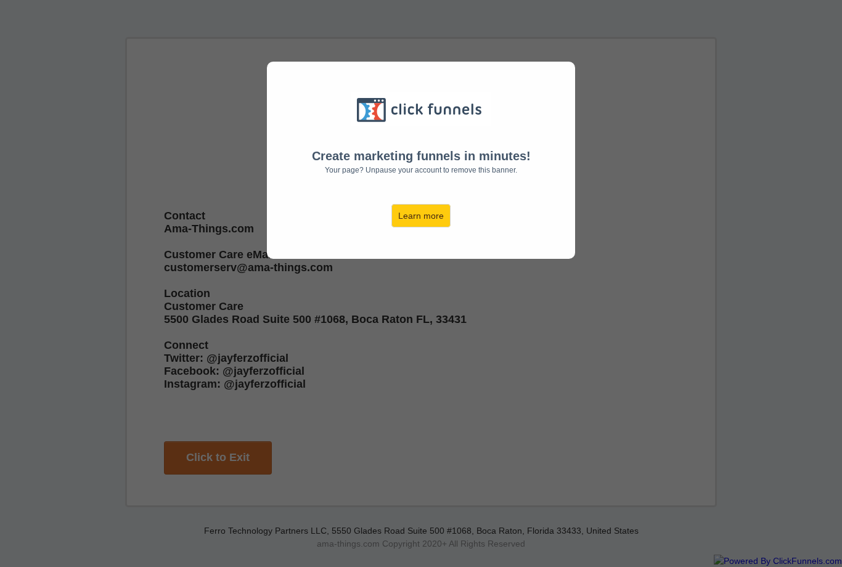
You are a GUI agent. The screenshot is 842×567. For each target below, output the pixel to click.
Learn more (421, 216)
